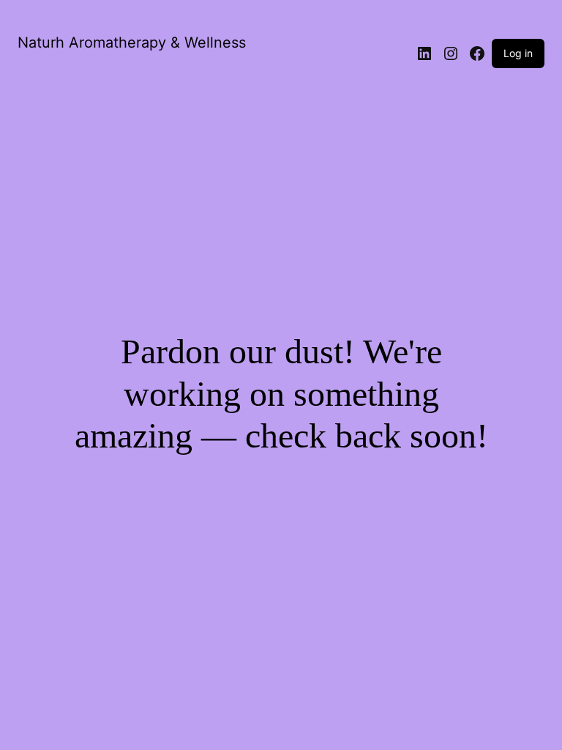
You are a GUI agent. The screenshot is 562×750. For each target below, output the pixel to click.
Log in (518, 53)
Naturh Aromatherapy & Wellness (132, 42)
